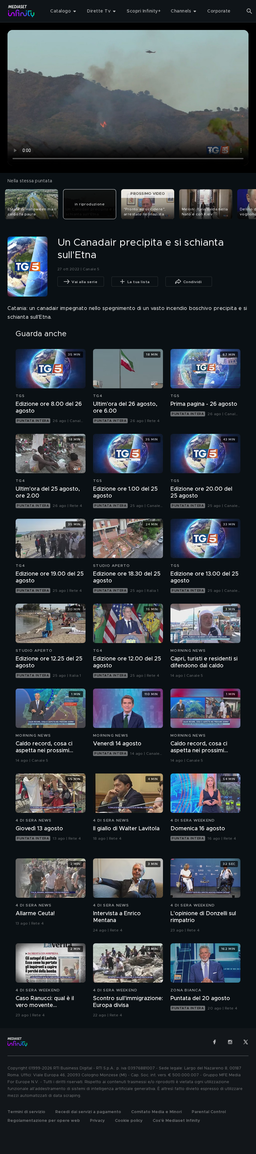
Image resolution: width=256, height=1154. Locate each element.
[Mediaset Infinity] (21, 11)
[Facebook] (214, 1042)
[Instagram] (230, 1042)
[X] (246, 1042)
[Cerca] (249, 11)
